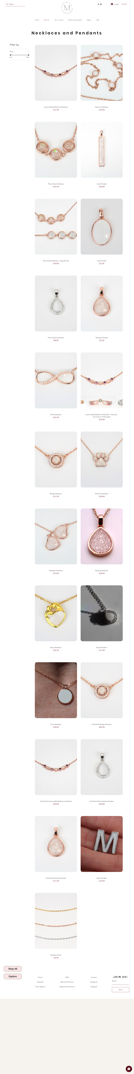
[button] (124, 4)
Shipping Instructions (67, 987)
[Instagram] (101, 4)
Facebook (93, 982)
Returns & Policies (67, 982)
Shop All (40, 982)
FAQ (67, 977)
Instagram (93, 987)
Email (114, 981)
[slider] (10, 55)
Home (40, 977)
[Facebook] (98, 4)
